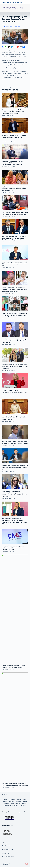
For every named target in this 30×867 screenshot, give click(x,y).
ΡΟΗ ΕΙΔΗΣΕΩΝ (12, 799)
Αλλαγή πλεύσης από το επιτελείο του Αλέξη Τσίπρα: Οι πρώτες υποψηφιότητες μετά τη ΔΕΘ (15, 263)
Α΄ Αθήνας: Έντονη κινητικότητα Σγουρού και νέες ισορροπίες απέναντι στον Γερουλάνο (14, 137)
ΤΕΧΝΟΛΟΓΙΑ (6, 803)
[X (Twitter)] (4, 794)
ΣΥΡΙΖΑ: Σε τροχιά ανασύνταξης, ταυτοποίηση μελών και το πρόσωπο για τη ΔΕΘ (14, 392)
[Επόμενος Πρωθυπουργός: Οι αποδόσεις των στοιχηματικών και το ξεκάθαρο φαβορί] (15, 726)
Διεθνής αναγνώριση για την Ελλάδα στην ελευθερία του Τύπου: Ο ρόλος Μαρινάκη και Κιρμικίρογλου (15, 340)
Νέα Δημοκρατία (20, 87)
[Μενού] (26, 7)
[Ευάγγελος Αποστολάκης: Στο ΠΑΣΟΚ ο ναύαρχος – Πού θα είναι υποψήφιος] (15, 609)
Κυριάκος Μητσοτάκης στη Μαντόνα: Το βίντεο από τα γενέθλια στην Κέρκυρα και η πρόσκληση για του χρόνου (14, 289)
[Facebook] (2, 794)
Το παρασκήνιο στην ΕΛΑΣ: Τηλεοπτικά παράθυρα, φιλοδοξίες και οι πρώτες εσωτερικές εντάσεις (13, 547)
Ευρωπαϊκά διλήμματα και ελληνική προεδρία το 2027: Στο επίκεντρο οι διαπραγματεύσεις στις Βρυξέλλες (12, 162)
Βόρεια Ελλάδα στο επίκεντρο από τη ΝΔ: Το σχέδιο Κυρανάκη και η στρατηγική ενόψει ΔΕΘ (15, 467)
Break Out (18, 803)
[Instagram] (6, 794)
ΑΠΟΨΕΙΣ (24, 803)
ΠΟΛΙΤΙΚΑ (5, 801)
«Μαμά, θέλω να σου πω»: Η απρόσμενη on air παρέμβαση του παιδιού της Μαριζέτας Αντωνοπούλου (14, 315)
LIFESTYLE (18, 801)
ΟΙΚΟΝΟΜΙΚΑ (11, 801)
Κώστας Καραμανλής (8, 87)
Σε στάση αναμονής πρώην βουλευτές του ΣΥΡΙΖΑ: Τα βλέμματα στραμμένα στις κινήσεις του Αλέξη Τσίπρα (14, 111)
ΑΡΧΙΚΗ (5, 799)
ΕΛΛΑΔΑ (19, 799)
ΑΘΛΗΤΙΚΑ (25, 801)
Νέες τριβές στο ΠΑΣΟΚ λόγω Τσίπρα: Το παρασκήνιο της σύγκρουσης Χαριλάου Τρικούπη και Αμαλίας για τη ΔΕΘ (14, 238)
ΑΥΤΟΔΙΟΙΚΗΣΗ (7, 805)
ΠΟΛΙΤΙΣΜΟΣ (15, 805)
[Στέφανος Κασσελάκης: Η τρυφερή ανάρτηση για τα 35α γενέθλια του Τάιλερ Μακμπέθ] (15, 202)
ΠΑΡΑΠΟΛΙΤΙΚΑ (17, 26)
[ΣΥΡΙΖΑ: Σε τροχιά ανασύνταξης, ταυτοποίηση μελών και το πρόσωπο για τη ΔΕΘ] (15, 380)
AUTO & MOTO (23, 805)
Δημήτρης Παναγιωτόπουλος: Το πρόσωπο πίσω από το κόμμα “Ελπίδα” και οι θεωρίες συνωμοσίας (15, 366)
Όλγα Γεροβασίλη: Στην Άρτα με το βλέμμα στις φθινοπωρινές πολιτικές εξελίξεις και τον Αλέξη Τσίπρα (14, 417)
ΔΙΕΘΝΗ (24, 799)
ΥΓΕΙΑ (12, 803)
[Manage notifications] (26, 864)
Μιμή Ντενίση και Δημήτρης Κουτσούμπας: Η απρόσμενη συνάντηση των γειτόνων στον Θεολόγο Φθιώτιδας (15, 188)
